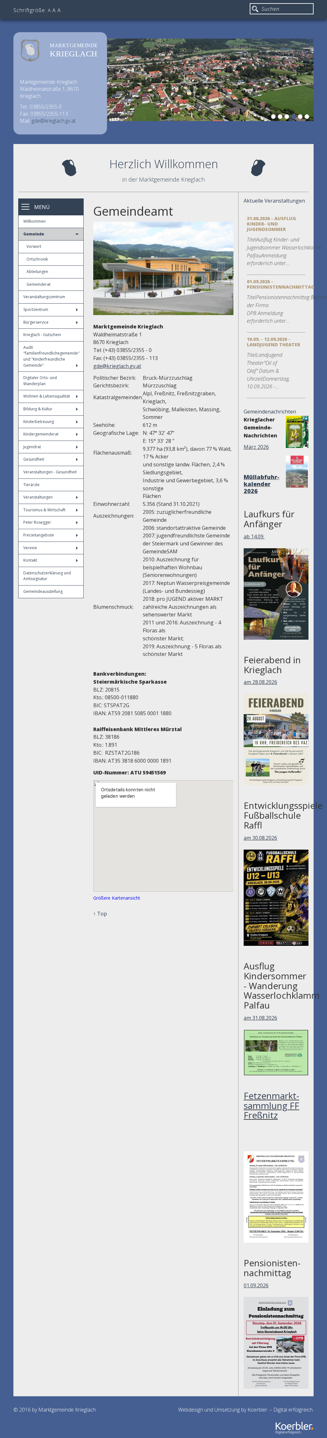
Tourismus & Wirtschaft (44, 510)
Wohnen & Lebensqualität (46, 396)
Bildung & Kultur (37, 409)
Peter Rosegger (37, 522)
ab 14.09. (254, 536)
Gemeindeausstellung (43, 591)
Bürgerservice (36, 322)
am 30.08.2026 (260, 837)
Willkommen (34, 221)
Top (102, 913)
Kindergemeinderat (40, 434)
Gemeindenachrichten (270, 411)
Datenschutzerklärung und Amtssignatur (47, 576)
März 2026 (256, 446)
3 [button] (288, 117)
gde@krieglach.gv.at (54, 120)
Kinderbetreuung (38, 421)
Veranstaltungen (38, 497)
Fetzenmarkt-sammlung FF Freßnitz (271, 1105)
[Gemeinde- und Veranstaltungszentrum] (163, 268)
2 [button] (281, 117)
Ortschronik (37, 259)
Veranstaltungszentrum (44, 296)
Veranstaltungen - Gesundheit (50, 472)
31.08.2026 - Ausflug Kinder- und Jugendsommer (271, 223)
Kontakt (30, 560)
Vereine (30, 547)
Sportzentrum (35, 309)
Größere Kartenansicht (116, 898)
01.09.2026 (256, 1285)
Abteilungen (37, 271)
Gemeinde (33, 234)
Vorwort (34, 246)
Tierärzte (31, 484)
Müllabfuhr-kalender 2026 (261, 484)
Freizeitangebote (38, 535)
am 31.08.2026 (260, 1017)
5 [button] (301, 117)
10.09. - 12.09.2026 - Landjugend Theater (273, 342)
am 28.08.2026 (260, 682)
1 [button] (274, 117)
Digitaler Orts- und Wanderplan (40, 380)
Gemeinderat (38, 284)
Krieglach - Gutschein (42, 334)
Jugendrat (32, 446)
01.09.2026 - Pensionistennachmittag (281, 284)
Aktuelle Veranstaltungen (274, 200)
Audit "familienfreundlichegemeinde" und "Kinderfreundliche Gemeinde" (51, 356)
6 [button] (308, 117)
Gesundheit (33, 459)
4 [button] (294, 117)
